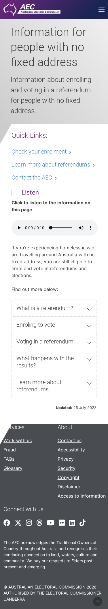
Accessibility (71, 450)
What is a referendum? (44, 307)
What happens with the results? (45, 362)
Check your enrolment (39, 151)
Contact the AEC (32, 177)
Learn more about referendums (38, 386)
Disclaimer (69, 487)
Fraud (9, 450)
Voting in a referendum (44, 341)
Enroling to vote (35, 324)
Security (66, 468)
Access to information (82, 496)
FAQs (8, 459)
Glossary (12, 468)
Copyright (68, 477)
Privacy (66, 459)
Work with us (17, 440)
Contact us (70, 440)
